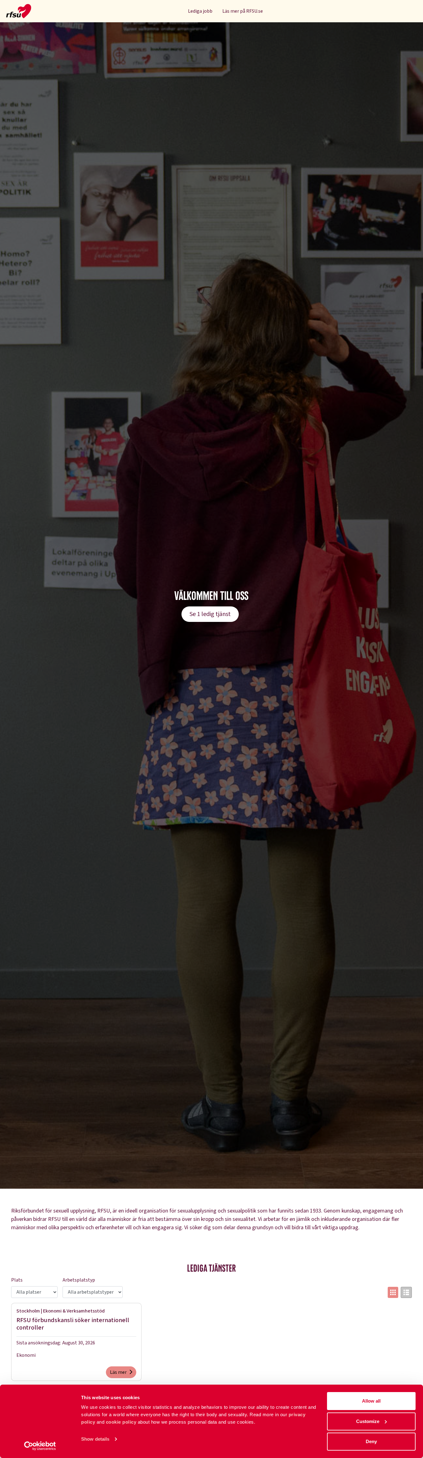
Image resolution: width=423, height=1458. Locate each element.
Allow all (371, 1401)
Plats (17, 1280)
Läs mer (118, 1372)
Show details (95, 1439)
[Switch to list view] (406, 1292)
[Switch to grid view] (393, 1292)
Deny (371, 1441)
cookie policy (121, 1422)
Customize (367, 1421)
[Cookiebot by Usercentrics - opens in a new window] (40, 1446)
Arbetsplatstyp (79, 1280)
